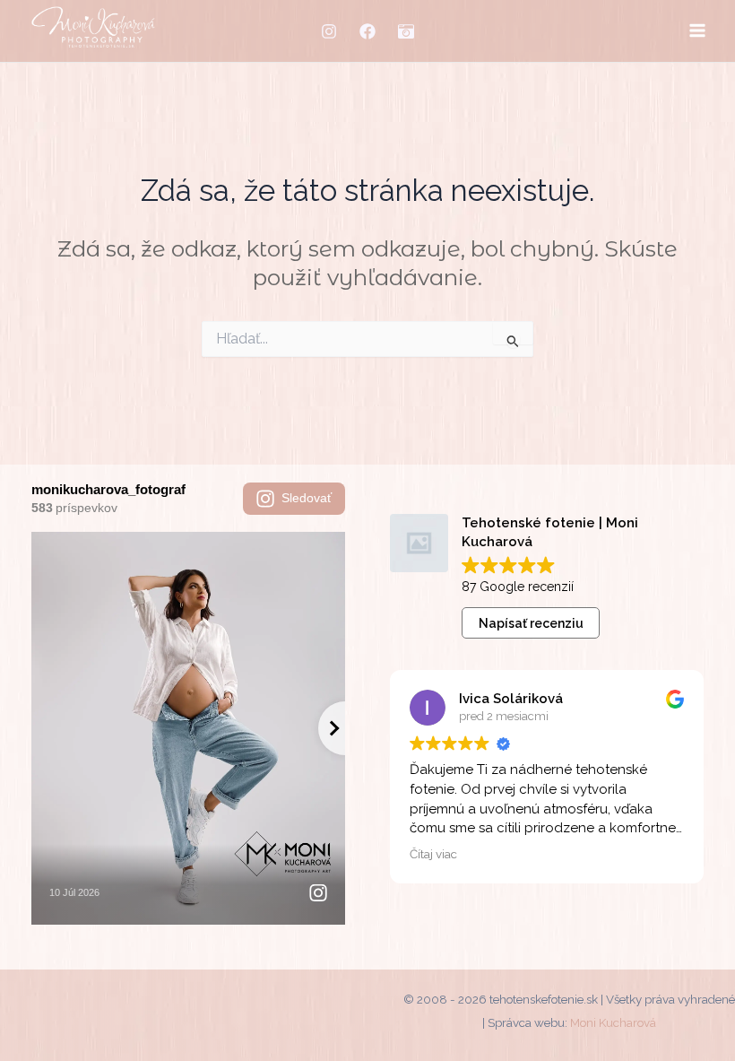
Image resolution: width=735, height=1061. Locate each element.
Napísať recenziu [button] (531, 623)
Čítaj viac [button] (433, 854)
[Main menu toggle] (697, 31)
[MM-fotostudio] (406, 31)
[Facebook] (367, 31)
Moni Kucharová (613, 1022)
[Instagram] (329, 31)
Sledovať (306, 498)
